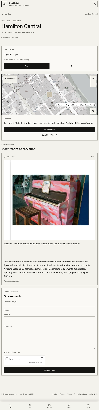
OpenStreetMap (48, 135)
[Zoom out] (93, 84)
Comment (8, 326)
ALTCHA (40, 363)
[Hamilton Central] (49, 94)
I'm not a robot (15, 359)
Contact (55, 394)
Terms (62, 394)
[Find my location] (93, 111)
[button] (49, 94)
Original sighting (10, 281)
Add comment (49, 370)
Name (7, 312)
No (72, 66)
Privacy (69, 394)
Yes (26, 66)
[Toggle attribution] (94, 104)
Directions (51, 129)
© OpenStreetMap (86, 105)
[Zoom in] (93, 78)
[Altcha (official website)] (42, 359)
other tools (94, 394)
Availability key (11, 78)
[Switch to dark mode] (95, 4)
